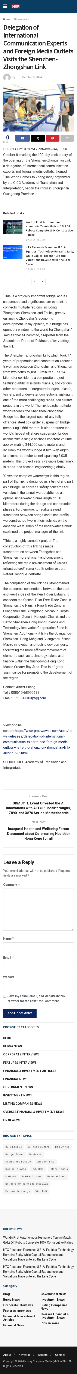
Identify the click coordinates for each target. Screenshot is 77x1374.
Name (8, 938)
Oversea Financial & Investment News (33, 1112)
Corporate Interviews (21, 1054)
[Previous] (34, 282)
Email (8, 957)
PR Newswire (21, 19)
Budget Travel (14, 1154)
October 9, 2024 (32, 77)
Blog (7, 1038)
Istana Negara (59, 1169)
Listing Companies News (22, 1103)
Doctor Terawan (15, 1169)
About (7, 1354)
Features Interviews (20, 1062)
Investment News (17, 1095)
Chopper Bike (46, 1161)
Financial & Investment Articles (29, 1071)
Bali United (62, 1147)
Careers (42, 1354)
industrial (38, 1169)
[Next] (42, 282)
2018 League (13, 1147)
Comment (11, 885)
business (35, 1154)
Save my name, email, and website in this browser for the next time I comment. (36, 998)
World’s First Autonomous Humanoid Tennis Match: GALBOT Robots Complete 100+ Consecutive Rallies (49, 228)
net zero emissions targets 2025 (26, 1183)
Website (9, 977)
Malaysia (11, 1176)
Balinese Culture (39, 1147)
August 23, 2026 (36, 240)
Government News (18, 1087)
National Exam (56, 1176)
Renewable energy (17, 1191)
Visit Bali (41, 1191)
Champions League (18, 1161)
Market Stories (31, 1176)
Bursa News (12, 1046)
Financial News (15, 1079)
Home (6, 19)
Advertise (24, 1354)
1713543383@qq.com (29, 698)
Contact (60, 1354)
